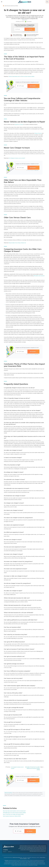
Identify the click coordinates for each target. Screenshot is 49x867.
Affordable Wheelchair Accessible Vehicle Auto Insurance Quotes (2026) (32, 768)
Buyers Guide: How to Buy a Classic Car (17, 242)
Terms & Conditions (23, 858)
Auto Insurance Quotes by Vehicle (11, 5)
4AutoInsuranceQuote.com (17, 857)
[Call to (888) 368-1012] (47, 1)
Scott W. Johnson (35, 34)
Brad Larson (19, 34)
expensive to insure (19, 124)
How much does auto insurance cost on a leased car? (14, 810)
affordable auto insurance (39, 275)
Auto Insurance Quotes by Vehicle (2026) (12, 816)
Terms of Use (33, 31)
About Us (4, 851)
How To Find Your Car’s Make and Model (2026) (13, 814)
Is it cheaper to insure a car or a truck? (17, 158)
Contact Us (10, 851)
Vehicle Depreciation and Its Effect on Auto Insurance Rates (21, 76)
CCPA (29, 858)
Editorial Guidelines (8, 792)
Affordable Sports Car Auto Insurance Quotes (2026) (14, 812)
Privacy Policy (42, 857)
